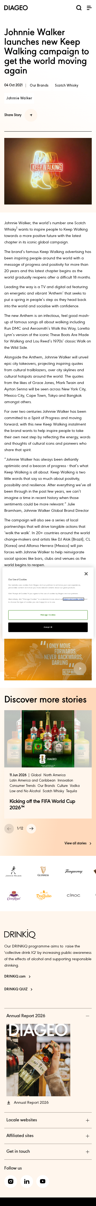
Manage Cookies (48, 615)
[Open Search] (79, 9)
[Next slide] (31, 828)
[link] (14, 871)
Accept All (48, 627)
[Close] (86, 573)
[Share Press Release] (31, 115)
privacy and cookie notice (73, 599)
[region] (48, 603)
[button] (89, 7)
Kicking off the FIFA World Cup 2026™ (42, 805)
